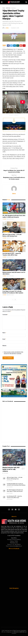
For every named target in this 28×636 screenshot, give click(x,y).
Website (4, 345)
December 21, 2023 (15, 27)
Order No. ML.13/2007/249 (18, 631)
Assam (5, 288)
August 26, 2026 (11, 219)
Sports (5, 212)
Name (4, 332)
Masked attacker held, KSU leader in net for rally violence (11, 469)
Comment (5, 314)
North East (8, 8)
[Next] (15, 300)
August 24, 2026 (11, 294)
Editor (7, 27)
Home (4, 8)
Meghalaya (13, 8)
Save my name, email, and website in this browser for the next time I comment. (13, 352)
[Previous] (13, 300)
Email (4, 339)
